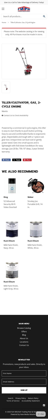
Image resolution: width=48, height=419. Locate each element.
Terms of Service (13, 401)
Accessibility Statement (31, 401)
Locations (24, 342)
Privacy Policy (20, 398)
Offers (24, 331)
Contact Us (24, 345)
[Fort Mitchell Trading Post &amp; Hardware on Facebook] (44, 405)
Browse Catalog (24, 328)
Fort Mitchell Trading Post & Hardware (26, 412)
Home (4, 22)
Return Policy (33, 398)
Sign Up (24, 390)
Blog (24, 335)
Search (10, 398)
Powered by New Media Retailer (23, 414)
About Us (24, 338)
